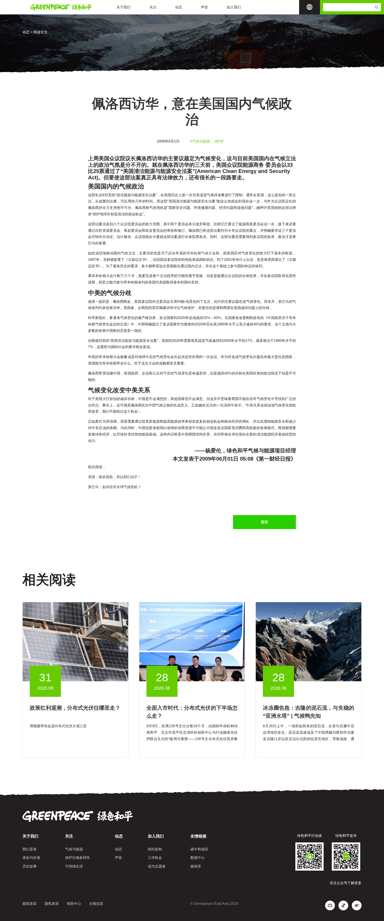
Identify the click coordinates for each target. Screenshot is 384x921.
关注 (152, 7)
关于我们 (123, 7)
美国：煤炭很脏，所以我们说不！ (114, 477)
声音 (204, 7)
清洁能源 (125, 341)
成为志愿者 (157, 866)
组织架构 (155, 849)
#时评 (219, 141)
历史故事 (29, 866)
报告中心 (74, 903)
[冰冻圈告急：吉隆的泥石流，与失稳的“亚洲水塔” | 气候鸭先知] (308, 642)
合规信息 (96, 903)
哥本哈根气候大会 (201, 253)
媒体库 (195, 866)
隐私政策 (52, 903)
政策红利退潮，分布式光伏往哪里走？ (75, 708)
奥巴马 (283, 301)
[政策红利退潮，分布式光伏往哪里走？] (75, 642)
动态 (178, 7)
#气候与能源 (200, 141)
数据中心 (197, 858)
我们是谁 (29, 849)
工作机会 (155, 858)
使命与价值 (31, 858)
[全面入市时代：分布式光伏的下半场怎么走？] (192, 642)
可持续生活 (74, 866)
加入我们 (234, 7)
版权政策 (29, 903)
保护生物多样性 (77, 858)
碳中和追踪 (199, 849)
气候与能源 (74, 849)
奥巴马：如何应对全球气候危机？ (114, 487)
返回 (264, 522)
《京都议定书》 (136, 259)
